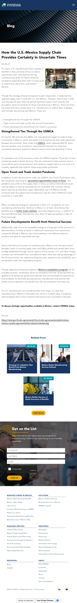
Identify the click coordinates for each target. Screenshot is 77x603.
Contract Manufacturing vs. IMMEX (20, 509)
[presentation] (22, 469)
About (41, 560)
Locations (42, 567)
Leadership (42, 571)
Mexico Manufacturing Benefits (19, 499)
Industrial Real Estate (15, 530)
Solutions (43, 495)
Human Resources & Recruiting (19, 536)
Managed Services (15, 526)
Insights (10, 568)
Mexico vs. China (13, 513)
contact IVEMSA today (63, 306)
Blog (9, 564)
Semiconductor (44, 551)
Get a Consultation (45, 581)
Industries (43, 526)
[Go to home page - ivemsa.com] (11, 5)
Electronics (42, 536)
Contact (41, 578)
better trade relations (26, 211)
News (40, 574)
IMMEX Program (44, 506)
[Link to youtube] (66, 589)
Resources (12, 560)
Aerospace (42, 530)
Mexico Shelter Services (47, 499)
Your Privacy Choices (45, 600)
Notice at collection (25, 600)
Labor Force (11, 506)
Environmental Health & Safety (19, 547)
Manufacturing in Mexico (19, 495)
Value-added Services (15, 551)
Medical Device (44, 540)
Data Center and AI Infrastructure (51, 554)
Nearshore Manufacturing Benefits (20, 516)
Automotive (43, 533)
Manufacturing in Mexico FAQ (18, 520)
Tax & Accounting (13, 543)
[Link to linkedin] (59, 589)
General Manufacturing (47, 547)
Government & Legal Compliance (20, 540)
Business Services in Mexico (49, 502)
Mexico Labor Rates (14, 502)
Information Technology (47, 543)
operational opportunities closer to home (47, 180)
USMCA (41, 143)
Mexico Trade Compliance (17, 533)
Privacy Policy (39, 589)
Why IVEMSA (43, 564)
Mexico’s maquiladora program (53, 269)
